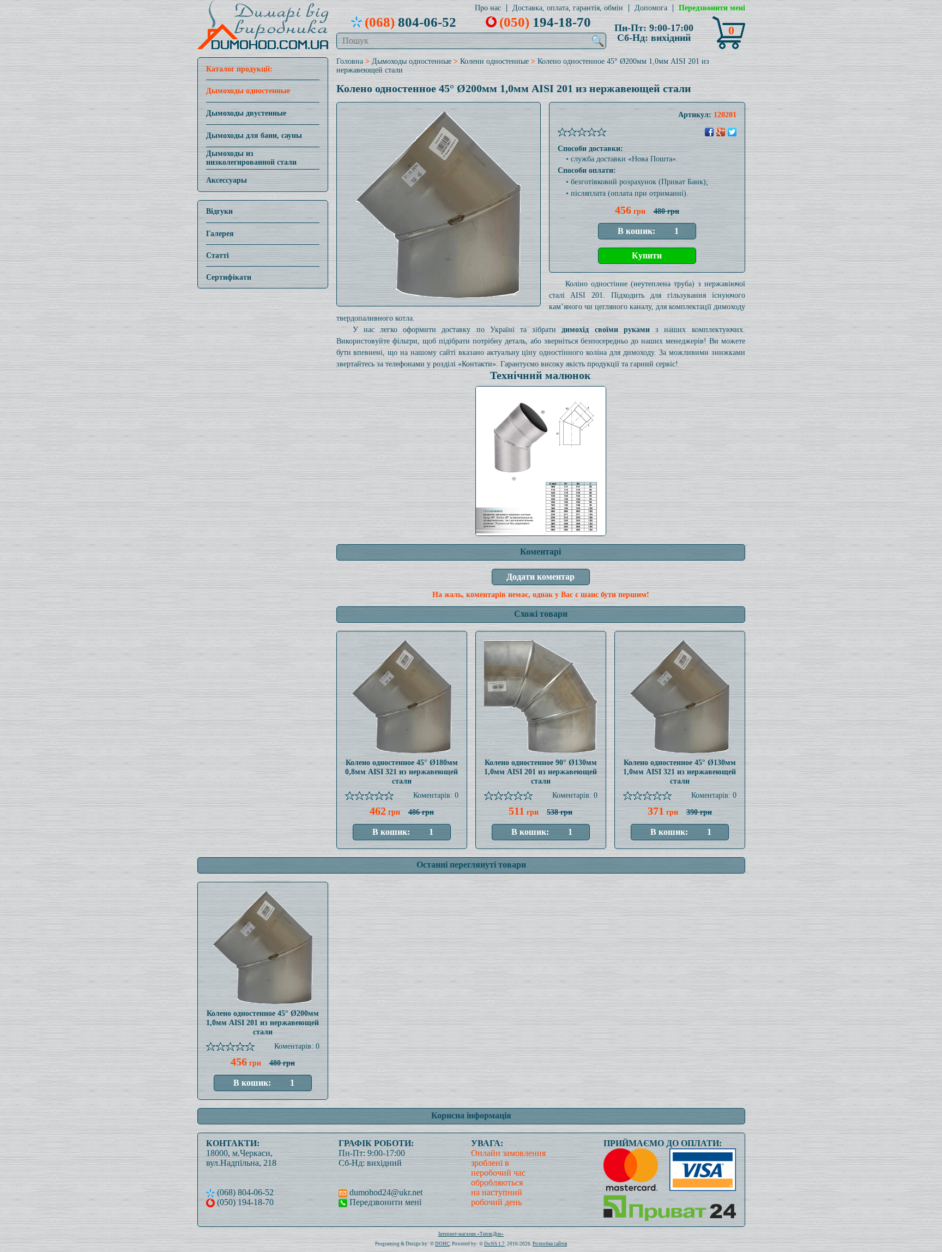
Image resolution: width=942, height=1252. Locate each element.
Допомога (651, 8)
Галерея (220, 234)
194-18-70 (545, 21)
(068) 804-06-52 (244, 1192)
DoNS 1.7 (494, 1244)
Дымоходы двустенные (246, 113)
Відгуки (219, 211)
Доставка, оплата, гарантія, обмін (567, 8)
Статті (217, 255)
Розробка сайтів (550, 1244)
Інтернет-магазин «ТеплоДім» (471, 1234)
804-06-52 (410, 21)
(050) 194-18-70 (244, 1202)
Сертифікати (228, 277)
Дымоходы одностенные (248, 91)
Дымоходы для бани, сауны (254, 135)
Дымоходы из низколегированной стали (251, 157)
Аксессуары (226, 180)
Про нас (488, 8)
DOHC (442, 1244)
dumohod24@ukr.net (384, 1192)
